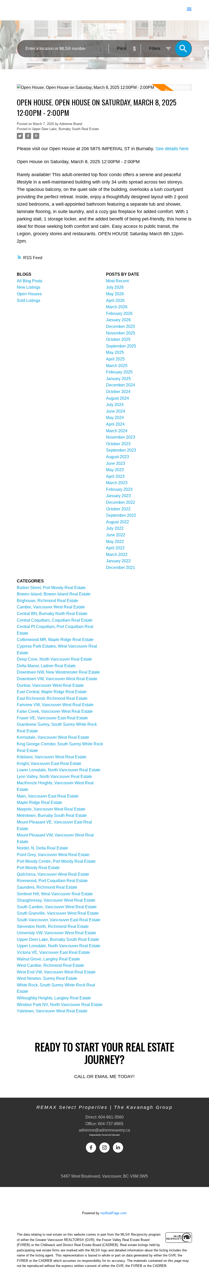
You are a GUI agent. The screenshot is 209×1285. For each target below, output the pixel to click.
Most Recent (117, 281)
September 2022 (121, 515)
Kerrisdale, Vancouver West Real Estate (53, 737)
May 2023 (115, 470)
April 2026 (115, 300)
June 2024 (115, 411)
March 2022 (116, 554)
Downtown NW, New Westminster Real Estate (58, 672)
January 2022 (118, 561)
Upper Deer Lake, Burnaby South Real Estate (65, 129)
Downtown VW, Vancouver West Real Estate (57, 679)
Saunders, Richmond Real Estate (47, 887)
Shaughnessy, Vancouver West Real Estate (56, 900)
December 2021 (120, 567)
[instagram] (104, 1147)
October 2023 (118, 444)
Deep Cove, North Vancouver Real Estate (54, 659)
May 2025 (115, 352)
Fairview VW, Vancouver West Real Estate (55, 705)
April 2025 (115, 359)
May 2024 (115, 417)
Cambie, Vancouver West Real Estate (51, 607)
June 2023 (115, 463)
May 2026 (115, 294)
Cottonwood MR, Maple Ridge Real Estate (55, 639)
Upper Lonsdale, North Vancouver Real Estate (58, 946)
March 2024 (116, 431)
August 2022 (117, 522)
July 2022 (115, 528)
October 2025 (118, 339)
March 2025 (116, 366)
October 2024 (118, 391)
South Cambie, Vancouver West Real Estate (57, 907)
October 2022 (118, 509)
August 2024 (117, 398)
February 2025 (119, 372)
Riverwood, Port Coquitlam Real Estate (52, 880)
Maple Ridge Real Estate (39, 802)
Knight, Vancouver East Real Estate (49, 763)
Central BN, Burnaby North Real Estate (52, 613)
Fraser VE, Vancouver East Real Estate (52, 718)
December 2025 (120, 326)
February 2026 (119, 313)
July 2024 (115, 404)
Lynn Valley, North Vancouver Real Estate (54, 776)
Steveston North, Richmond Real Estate (53, 926)
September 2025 (121, 346)
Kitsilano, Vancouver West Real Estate (51, 757)
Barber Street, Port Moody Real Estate (51, 587)
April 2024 (115, 424)
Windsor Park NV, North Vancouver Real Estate (59, 1004)
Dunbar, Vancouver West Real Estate (50, 685)
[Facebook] (91, 1147)
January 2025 (118, 378)
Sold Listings (28, 300)
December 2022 (120, 502)
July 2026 (115, 287)
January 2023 (118, 496)
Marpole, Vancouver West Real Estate (51, 809)
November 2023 (120, 437)
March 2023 (116, 483)
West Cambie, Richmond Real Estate (50, 965)
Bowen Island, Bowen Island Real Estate (53, 594)
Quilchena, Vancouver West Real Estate (53, 874)
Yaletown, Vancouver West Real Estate (52, 1011)
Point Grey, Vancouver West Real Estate (53, 855)
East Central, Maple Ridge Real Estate (52, 692)
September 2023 (121, 450)
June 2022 (115, 535)
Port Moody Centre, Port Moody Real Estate (56, 861)
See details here (172, 148)
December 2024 (120, 385)
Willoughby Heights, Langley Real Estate (54, 998)
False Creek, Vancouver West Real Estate (55, 711)
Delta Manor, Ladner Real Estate (46, 666)
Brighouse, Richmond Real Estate (47, 600)
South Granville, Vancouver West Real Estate (58, 913)
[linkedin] (118, 1147)
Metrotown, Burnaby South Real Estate (52, 815)
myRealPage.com (113, 1213)
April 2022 (115, 548)
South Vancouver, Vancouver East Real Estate (58, 920)
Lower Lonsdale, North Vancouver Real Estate (58, 770)
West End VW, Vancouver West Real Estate (56, 972)
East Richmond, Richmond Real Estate (52, 698)
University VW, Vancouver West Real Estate (56, 933)
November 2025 (120, 333)
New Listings (28, 287)
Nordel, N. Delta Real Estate (42, 848)
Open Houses (29, 294)
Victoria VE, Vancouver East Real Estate (53, 952)
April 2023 (115, 476)
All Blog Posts (29, 281)
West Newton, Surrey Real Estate (47, 978)
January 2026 (118, 320)
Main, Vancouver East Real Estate (48, 796)
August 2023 (117, 457)
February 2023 (119, 489)
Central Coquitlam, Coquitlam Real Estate (55, 620)
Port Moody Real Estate (38, 867)
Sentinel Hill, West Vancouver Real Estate (55, 894)
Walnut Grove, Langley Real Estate (48, 959)
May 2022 (115, 541)
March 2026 (116, 307)
